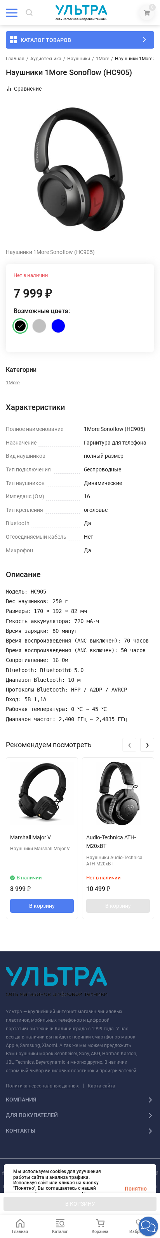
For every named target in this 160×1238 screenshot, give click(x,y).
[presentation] (129, 745)
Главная (15, 58)
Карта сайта (101, 1086)
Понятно (136, 1188)
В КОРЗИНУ (80, 1204)
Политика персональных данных (42, 1086)
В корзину (42, 906)
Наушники (78, 58)
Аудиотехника (45, 58)
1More (102, 58)
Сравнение (28, 89)
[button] (148, 1226)
